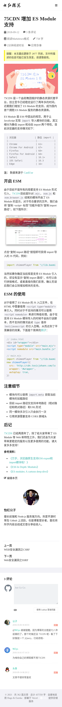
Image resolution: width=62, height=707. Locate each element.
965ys (17, 630)
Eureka (19, 698)
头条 (15, 668)
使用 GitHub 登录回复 (46, 610)
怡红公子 (10, 510)
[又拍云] (44, 698)
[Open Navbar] (56, 5)
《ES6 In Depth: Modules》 (24, 467)
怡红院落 (12, 5)
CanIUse (28, 172)
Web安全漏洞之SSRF (16, 560)
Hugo (9, 698)
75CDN (16, 193)
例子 (43, 330)
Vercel (35, 698)
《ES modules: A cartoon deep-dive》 (29, 471)
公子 (15, 621)
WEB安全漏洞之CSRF (17, 549)
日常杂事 (36, 45)
